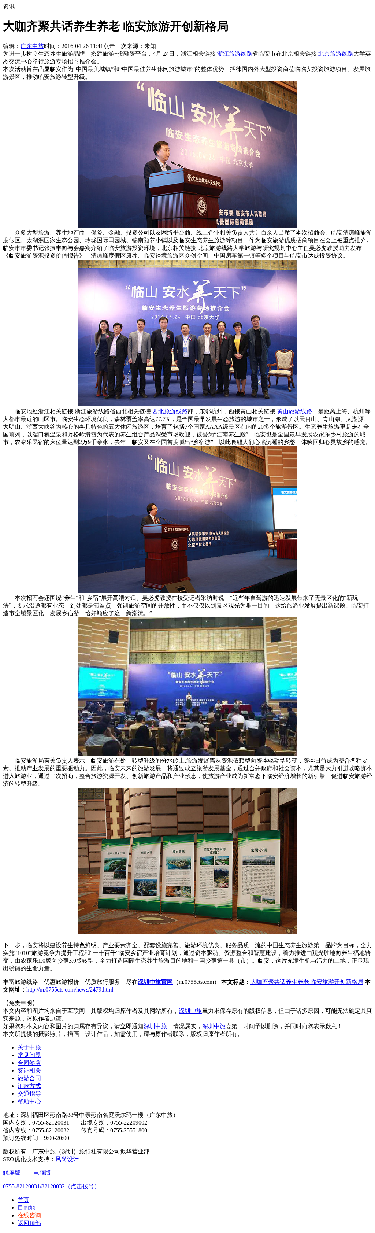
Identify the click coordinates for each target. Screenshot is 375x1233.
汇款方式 (29, 1086)
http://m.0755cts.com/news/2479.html (69, 989)
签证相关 (29, 1070)
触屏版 (12, 1173)
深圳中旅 (190, 1011)
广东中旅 (32, 46)
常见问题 (29, 1055)
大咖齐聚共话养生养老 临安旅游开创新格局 (306, 982)
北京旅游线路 (335, 54)
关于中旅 (29, 1047)
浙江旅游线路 (234, 54)
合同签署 (29, 1063)
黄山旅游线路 (294, 411)
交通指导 (29, 1093)
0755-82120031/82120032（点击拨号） (51, 1186)
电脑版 (42, 1173)
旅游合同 (29, 1078)
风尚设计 (67, 1159)
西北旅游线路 (170, 411)
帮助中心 (29, 1101)
